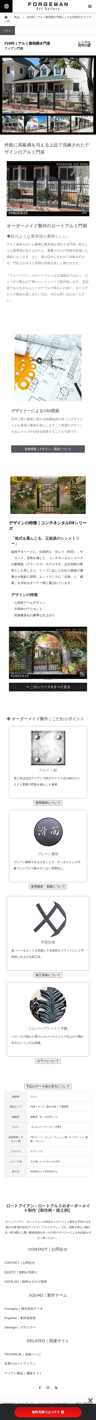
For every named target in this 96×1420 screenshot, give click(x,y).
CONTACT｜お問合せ (19, 1262)
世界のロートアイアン (20, 1363)
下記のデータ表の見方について (48, 1086)
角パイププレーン (74, 1137)
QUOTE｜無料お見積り (21, 1272)
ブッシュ (58, 1137)
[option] (48, 85)
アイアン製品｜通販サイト (23, 1373)
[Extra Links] (6, 6)
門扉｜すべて (37, 1106)
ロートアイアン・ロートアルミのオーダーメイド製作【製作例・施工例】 (48, 1208)
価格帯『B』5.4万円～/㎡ (44, 1117)
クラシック (36, 1151)
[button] (14, 653)
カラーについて (48, 1061)
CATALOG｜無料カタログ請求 (25, 1281)
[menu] (89, 6)
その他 (34, 1161)
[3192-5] (48, 678)
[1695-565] (48, 188)
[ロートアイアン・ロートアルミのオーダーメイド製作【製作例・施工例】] (48, 6)
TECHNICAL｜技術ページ (22, 1354)
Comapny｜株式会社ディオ (23, 1308)
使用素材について (48, 802)
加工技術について (48, 975)
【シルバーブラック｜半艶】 (46, 1127)
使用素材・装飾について (48, 886)
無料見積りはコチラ (46, 1412)
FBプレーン (36, 1137)
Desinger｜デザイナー (20, 1327)
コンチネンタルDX (49, 1161)
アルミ (7, 30)
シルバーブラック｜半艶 (48, 1028)
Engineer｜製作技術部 (20, 1318)
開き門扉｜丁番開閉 (57, 1106)
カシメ (48, 1137)
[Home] (5, 16)
